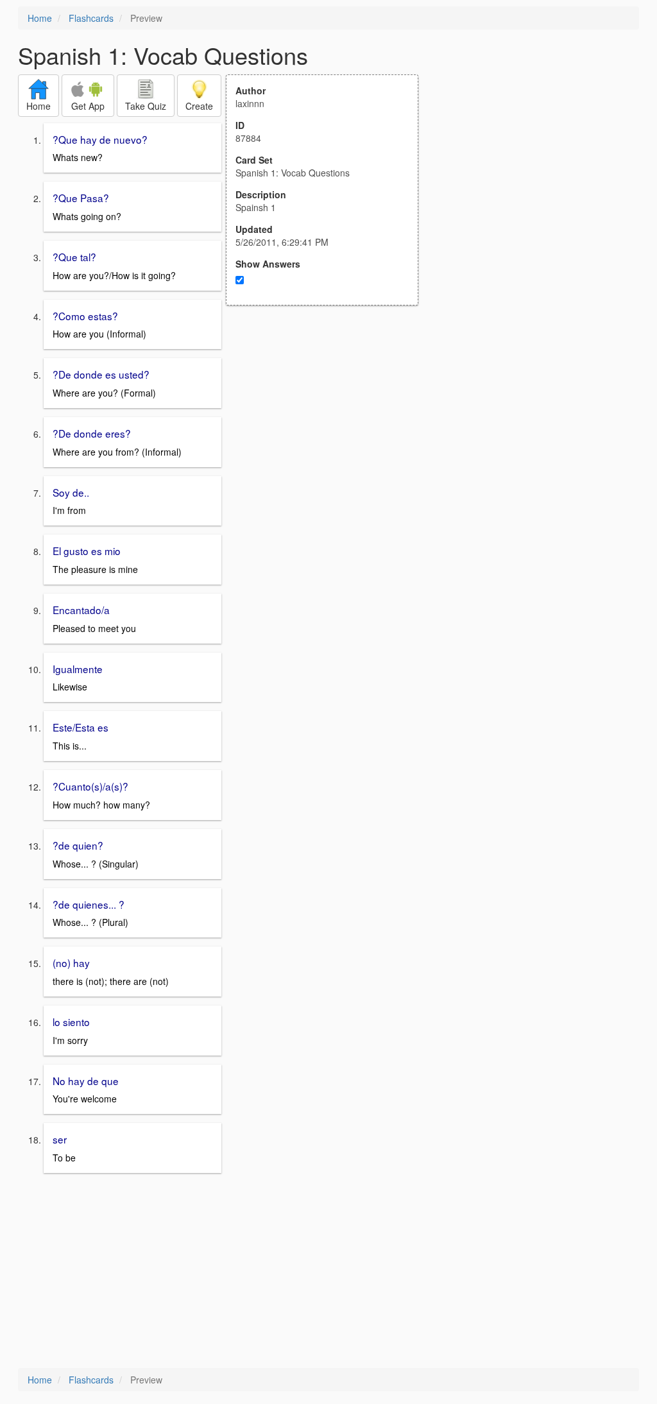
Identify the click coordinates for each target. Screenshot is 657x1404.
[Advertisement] (329, 431)
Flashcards (91, 18)
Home (40, 18)
